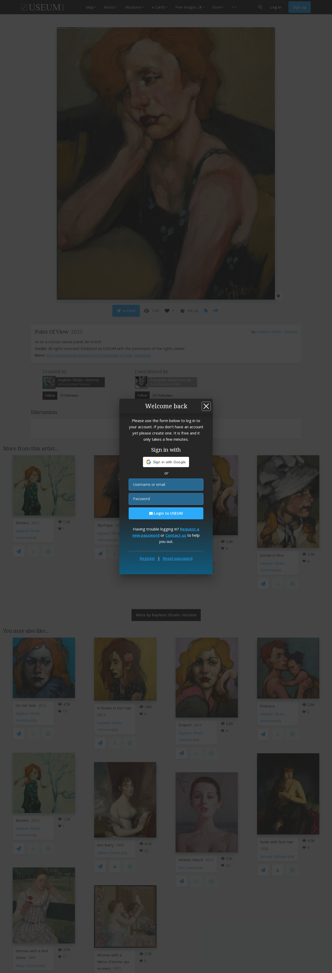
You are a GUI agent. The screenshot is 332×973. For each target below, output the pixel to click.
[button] (166, 462)
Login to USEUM (168, 513)
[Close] (206, 406)
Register (147, 558)
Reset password (177, 558)
